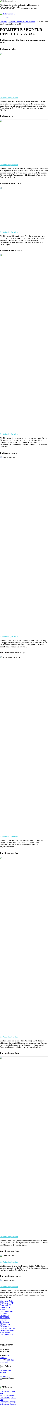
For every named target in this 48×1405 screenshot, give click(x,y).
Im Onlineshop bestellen (9, 98)
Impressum (11, 1391)
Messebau (3, 1328)
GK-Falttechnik (7, 1304)
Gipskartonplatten (6, 1311)
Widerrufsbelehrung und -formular (7, 1396)
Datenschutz (4, 1404)
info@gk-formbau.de (7, 1361)
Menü (7, 18)
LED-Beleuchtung (7, 1330)
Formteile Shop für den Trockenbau (22, 22)
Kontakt (12, 1404)
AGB (2, 1393)
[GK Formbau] (8, 1)
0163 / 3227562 (5, 1357)
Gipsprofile (4, 1320)
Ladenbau (11, 1328)
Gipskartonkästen (6, 1335)
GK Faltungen (5, 1306)
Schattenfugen (5, 1332)
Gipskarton (4, 1301)
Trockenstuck (5, 1318)
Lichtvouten (4, 1326)
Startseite (3, 22)
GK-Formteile (5, 1303)
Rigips (11, 1301)
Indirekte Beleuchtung (4, 1315)
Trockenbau (4, 1322)
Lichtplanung (5, 1324)
